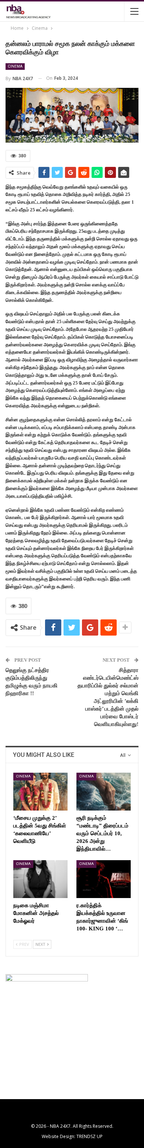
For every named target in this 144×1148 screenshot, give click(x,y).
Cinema (15, 66)
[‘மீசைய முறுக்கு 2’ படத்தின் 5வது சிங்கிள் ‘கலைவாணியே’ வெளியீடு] (40, 792)
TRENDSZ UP (89, 1136)
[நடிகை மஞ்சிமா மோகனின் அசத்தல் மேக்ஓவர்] (40, 879)
